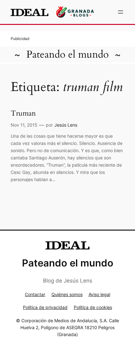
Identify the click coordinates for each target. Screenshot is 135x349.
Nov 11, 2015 (24, 125)
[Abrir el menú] (120, 12)
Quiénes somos (67, 294)
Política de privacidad (45, 307)
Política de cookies (93, 307)
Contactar (35, 294)
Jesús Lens (65, 125)
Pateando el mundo (67, 54)
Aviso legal (99, 294)
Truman (23, 113)
